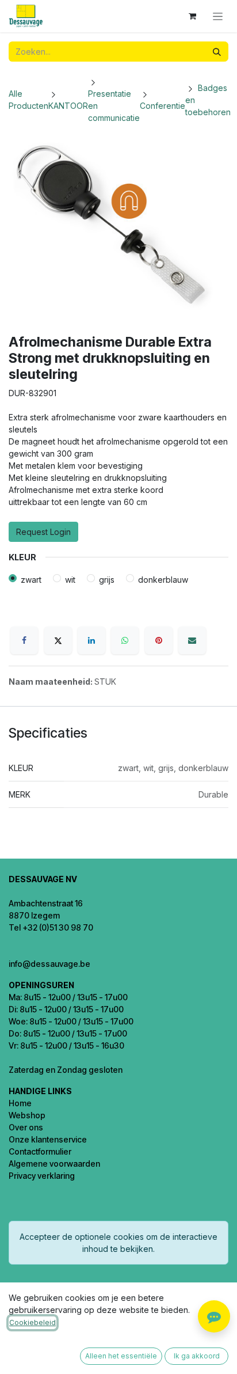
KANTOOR (68, 106)
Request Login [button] (43, 532)
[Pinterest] (159, 640)
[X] (58, 640)
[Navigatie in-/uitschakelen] (217, 16)
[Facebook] (24, 640)
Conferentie (162, 106)
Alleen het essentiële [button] (121, 1356)
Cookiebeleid (32, 1322)
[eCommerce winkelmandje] (192, 16)
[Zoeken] (216, 51)
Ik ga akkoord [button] (197, 1356)
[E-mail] (192, 640)
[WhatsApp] (125, 640)
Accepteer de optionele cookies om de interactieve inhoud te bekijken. (118, 1243)
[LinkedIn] (91, 640)
